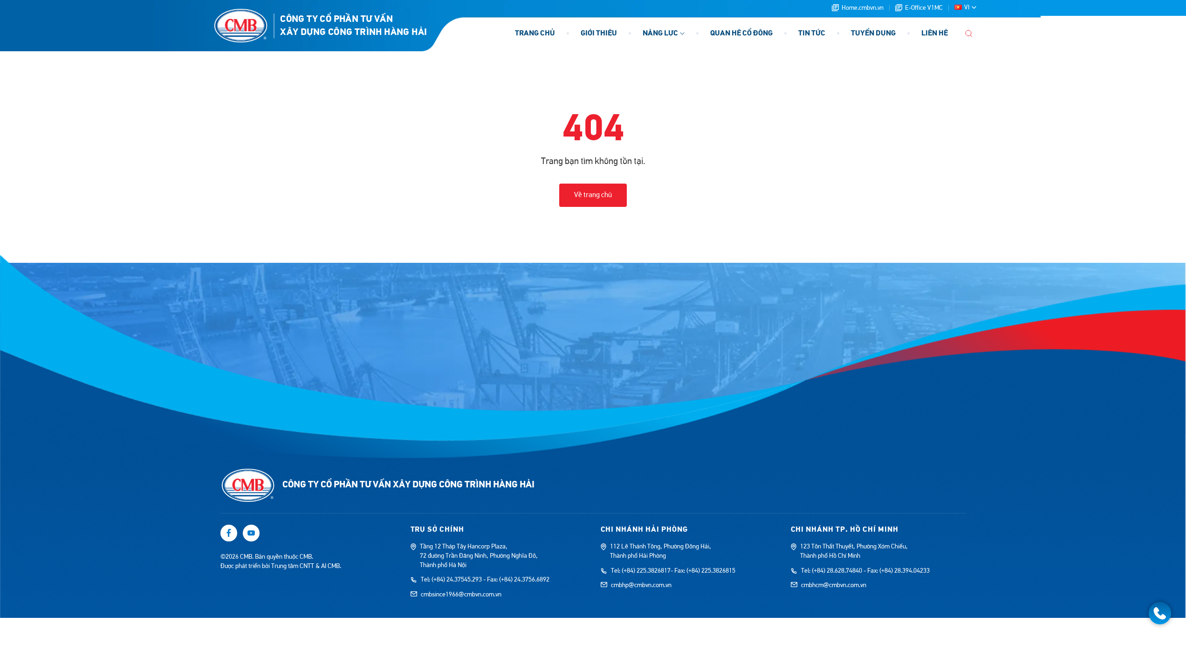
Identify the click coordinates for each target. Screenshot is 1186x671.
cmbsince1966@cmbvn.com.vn (461, 594)
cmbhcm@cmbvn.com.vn (833, 585)
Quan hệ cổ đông (741, 33)
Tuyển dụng (873, 33)
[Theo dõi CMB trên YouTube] (251, 533)
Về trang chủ (593, 195)
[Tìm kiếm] (968, 33)
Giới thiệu (599, 33)
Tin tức (811, 33)
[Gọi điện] (1160, 613)
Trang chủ (535, 33)
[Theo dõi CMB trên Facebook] (228, 533)
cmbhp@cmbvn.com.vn (641, 585)
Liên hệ (934, 33)
